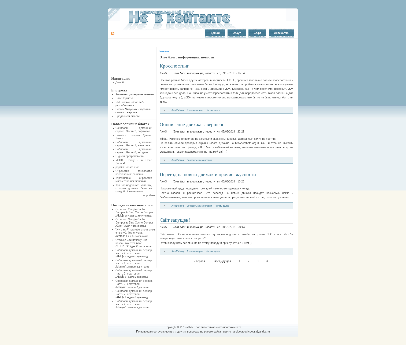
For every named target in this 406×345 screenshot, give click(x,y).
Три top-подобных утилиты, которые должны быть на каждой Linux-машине (133, 188)
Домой (215, 32)
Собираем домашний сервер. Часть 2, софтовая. (133, 129)
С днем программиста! (129, 156)
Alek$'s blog (177, 110)
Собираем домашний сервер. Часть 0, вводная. (133, 151)
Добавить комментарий (199, 160)
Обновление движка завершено (192, 124)
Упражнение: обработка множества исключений (133, 179)
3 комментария (195, 110)
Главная (164, 51)
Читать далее (213, 110)
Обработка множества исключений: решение (133, 172)
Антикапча (281, 32)
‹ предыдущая (222, 261)
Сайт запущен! (175, 219)
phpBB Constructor (127, 167)
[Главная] (181, 29)
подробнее (148, 195)
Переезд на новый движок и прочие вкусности (208, 174)
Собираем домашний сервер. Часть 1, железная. (133, 144)
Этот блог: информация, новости (194, 73)
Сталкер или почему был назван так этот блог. (131, 241)
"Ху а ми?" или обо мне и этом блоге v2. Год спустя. (135, 231)
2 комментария (195, 251)
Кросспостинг (174, 65)
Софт (257, 32)
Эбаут (237, 32)
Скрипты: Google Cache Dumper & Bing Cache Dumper (134, 211)
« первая (199, 261)
